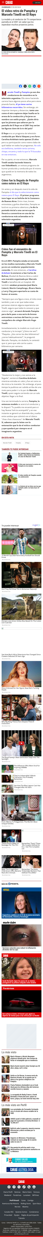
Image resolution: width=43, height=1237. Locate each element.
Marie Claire (27, 1192)
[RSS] (29, 1186)
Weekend (7, 1195)
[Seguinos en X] (19, 1186)
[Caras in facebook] (14, 1186)
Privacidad (8, 1215)
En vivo (37, 3)
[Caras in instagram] (9, 1186)
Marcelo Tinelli (14, 92)
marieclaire (21, 922)
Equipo (16, 1215)
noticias (21, 889)
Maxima (25, 1207)
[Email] (38, 86)
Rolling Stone (26, 1203)
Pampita (26, 92)
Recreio (17, 1207)
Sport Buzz (37, 1203)
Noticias (17, 1192)
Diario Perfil (8, 1192)
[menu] (3, 3)
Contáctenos (34, 1212)
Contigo (31, 1200)
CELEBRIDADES (6, 7)
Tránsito (21, 1218)
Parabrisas (17, 1195)
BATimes (35, 1195)
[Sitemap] (34, 1186)
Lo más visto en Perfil (14, 1105)
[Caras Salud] (21, 1162)
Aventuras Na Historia (10, 1203)
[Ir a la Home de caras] (9, 3)
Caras (23, 1200)
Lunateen (26, 1195)
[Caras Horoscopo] (21, 1171)
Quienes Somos (21, 1212)
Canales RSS (8, 1212)
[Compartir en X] (25, 86)
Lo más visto (9, 1052)
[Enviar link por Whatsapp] (29, 86)
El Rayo (27, 443)
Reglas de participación (30, 1215)
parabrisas (21, 988)
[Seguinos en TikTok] (24, 1186)
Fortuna (37, 1192)
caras (21, 955)
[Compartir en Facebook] (20, 86)
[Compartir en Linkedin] (34, 86)
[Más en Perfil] (13, 884)
